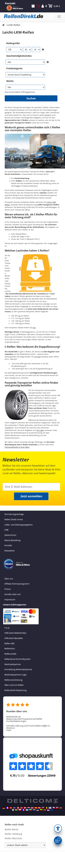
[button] (58, 828)
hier (34, 327)
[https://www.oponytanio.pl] (20, 810)
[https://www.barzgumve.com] (30, 810)
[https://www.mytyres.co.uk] (32, 808)
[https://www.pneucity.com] (60, 808)
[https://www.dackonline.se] (14, 808)
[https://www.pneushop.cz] (53, 808)
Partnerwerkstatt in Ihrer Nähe (17, 447)
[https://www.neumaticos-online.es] (36, 808)
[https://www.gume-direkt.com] (43, 808)
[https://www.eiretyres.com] (13, 810)
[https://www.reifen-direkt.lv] (44, 810)
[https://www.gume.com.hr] (34, 810)
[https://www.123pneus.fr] (7, 808)
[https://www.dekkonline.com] (21, 808)
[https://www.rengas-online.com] (50, 808)
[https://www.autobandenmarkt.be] (46, 808)
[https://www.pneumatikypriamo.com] (57, 808)
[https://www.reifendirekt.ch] (11, 808)
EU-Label (40, 430)
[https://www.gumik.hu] (16, 810)
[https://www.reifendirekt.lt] (41, 810)
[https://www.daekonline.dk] (25, 808)
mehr (8, 730)
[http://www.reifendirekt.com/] (51, 810)
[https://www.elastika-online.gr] (27, 810)
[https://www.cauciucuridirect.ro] (23, 810)
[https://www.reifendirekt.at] (39, 808)
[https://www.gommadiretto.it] (18, 808)
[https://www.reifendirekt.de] (4, 808)
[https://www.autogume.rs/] (48, 810)
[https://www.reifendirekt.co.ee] (37, 810)
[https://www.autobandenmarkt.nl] (28, 808)
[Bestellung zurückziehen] (38, 6)
